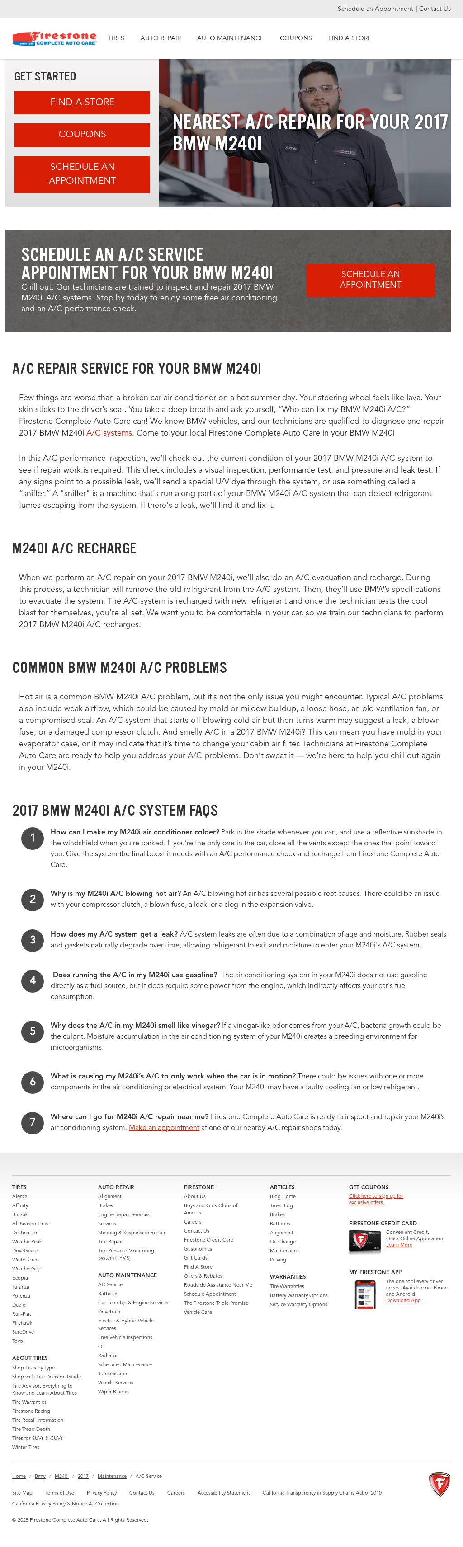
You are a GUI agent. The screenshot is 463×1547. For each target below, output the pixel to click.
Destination (25, 1233)
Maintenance (284, 1251)
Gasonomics (198, 1249)
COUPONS (296, 38)
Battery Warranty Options (299, 1296)
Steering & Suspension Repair (131, 1233)
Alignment (110, 1197)
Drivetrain (109, 1312)
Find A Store (82, 103)
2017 (83, 1476)
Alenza (20, 1197)
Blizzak (20, 1215)
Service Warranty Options (298, 1305)
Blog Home (283, 1197)
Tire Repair (110, 1242)
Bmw (40, 1476)
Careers (193, 1222)
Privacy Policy (102, 1493)
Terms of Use (59, 1493)
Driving (278, 1260)
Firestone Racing (31, 1411)
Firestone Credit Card (209, 1240)
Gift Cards (196, 1258)
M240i (62, 1476)
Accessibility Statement (224, 1493)
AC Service (110, 1285)
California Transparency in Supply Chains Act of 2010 (322, 1493)
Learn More (399, 1245)
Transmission (112, 1374)
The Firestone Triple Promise (216, 1303)
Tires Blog (281, 1206)
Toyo (17, 1341)
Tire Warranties (29, 1402)
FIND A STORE (349, 38)
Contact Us (435, 9)
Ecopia (20, 1278)
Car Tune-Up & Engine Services (133, 1303)
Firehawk (22, 1323)
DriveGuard (25, 1251)
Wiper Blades (113, 1392)
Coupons (82, 135)
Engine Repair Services (124, 1215)
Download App (403, 1301)
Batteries (108, 1294)
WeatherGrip (27, 1269)
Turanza (20, 1287)
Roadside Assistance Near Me (218, 1285)
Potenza (21, 1296)
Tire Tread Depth (31, 1429)
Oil (101, 1347)
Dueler (19, 1305)
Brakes (105, 1206)
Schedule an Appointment (376, 9)
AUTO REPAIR (161, 38)
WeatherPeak (27, 1242)
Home (19, 1476)
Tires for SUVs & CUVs (37, 1438)
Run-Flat (21, 1314)
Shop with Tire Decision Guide (46, 1377)
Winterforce (25, 1260)
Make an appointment (164, 1128)
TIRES (116, 38)
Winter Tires (25, 1447)
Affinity (20, 1206)
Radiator (108, 1356)
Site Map (22, 1493)
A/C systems (109, 433)
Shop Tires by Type (33, 1368)
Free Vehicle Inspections (125, 1338)
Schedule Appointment (210, 1294)
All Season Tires (30, 1224)
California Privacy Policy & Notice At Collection (65, 1504)
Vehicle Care (198, 1312)
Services (107, 1224)
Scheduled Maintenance (125, 1365)
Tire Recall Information (37, 1420)
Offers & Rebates (203, 1276)
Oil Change (283, 1242)
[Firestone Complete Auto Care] (55, 39)
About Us (195, 1197)
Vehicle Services (115, 1383)
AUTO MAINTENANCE (230, 38)
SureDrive (23, 1332)
